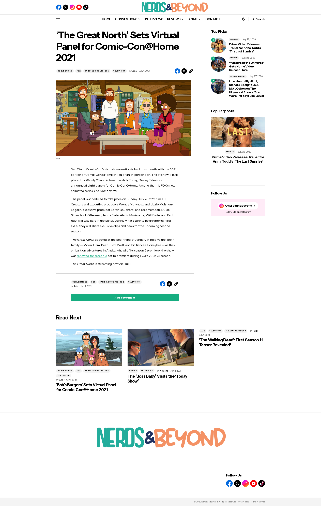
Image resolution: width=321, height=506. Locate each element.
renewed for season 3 (91, 256)
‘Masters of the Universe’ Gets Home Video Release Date (246, 66)
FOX (79, 71)
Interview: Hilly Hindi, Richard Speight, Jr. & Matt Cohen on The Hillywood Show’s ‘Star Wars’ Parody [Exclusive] (246, 89)
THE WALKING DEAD (235, 331)
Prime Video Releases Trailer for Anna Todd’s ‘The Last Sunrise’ (245, 48)
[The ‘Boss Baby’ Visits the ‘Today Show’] (161, 348)
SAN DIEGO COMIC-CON (97, 71)
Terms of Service (257, 501)
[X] (65, 7)
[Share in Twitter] (184, 71)
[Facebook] (58, 7)
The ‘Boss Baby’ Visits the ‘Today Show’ (157, 379)
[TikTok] (85, 7)
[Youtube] (79, 7)
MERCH (234, 58)
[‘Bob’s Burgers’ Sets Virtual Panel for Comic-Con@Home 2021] (89, 348)
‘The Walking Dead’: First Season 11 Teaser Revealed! (231, 342)
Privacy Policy (243, 501)
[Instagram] (72, 7)
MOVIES (234, 39)
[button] (58, 19)
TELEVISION (119, 71)
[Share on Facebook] (177, 71)
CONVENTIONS (65, 71)
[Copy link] (191, 71)
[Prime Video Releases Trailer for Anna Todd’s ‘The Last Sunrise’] (218, 45)
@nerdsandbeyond (238, 205)
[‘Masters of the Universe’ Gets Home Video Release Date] (218, 64)
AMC (202, 331)
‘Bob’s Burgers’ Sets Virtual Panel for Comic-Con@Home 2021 (86, 387)
